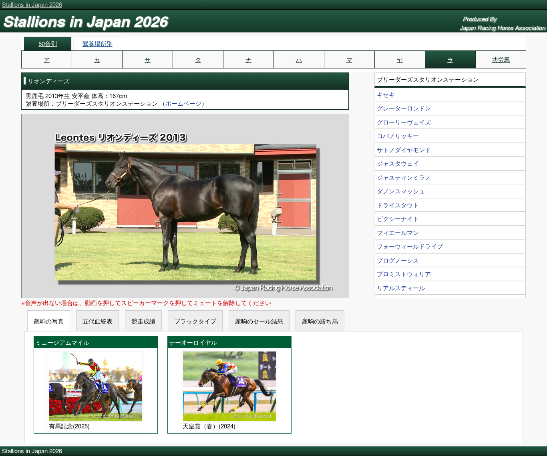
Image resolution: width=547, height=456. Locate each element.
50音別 (47, 43)
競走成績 (143, 321)
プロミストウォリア (404, 273)
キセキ (386, 94)
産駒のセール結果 (259, 321)
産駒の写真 (49, 321)
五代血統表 (97, 321)
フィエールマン (398, 232)
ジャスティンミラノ (404, 177)
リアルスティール (401, 287)
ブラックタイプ (195, 321)
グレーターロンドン (404, 108)
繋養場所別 (97, 43)
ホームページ (183, 103)
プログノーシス (398, 260)
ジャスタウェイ (398, 163)
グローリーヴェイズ (404, 122)
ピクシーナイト (398, 218)
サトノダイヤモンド (404, 149)
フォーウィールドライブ (410, 246)
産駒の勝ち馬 (320, 321)
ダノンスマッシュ (401, 191)
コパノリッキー (398, 135)
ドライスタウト (398, 205)
